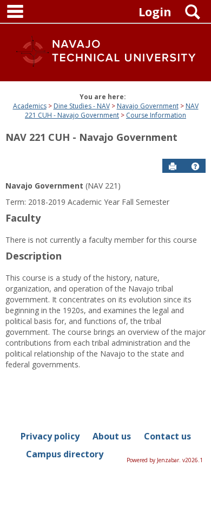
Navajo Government (148, 106)
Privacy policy (50, 436)
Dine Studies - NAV (82, 106)
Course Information (156, 115)
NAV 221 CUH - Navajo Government (112, 110)
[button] (195, 166)
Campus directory (64, 454)
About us (112, 436)
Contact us (167, 436)
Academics (30, 106)
